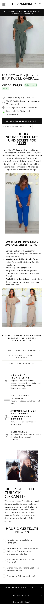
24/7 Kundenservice (22, 363)
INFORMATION (21, 595)
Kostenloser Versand (22, 350)
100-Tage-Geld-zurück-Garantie (22, 357)
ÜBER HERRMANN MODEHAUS (21, 587)
